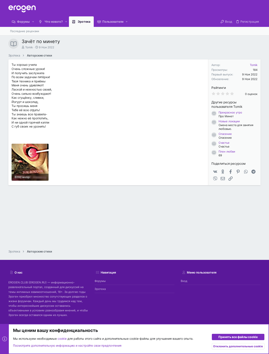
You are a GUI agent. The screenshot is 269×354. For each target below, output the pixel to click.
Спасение (225, 134)
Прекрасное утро (230, 112)
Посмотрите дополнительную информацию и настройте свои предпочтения (67, 345)
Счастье (224, 142)
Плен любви (227, 151)
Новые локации (229, 121)
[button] (33, 21)
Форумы (100, 281)
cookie (62, 338)
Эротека (100, 289)
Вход (184, 281)
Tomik (29, 47)
